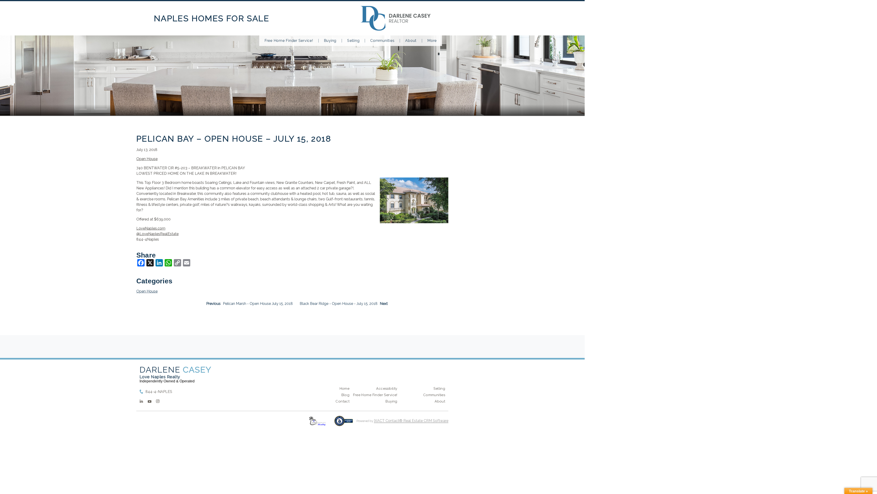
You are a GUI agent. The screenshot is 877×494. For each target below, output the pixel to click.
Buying (330, 41)
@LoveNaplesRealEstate (157, 234)
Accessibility (386, 389)
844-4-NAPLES (158, 391)
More (432, 41)
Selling (353, 41)
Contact (342, 401)
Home (345, 389)
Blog (345, 395)
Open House (147, 159)
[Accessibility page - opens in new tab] (344, 423)
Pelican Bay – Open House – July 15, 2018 (233, 138)
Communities (382, 41)
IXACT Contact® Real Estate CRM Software (411, 421)
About (411, 41)
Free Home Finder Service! (288, 41)
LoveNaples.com (150, 228)
